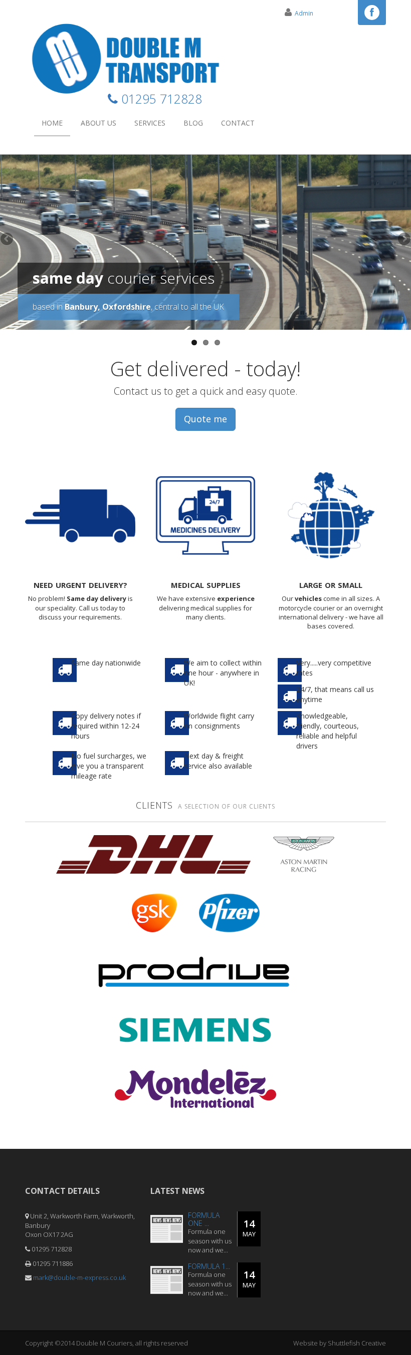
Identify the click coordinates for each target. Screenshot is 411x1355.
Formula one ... (204, 1218)
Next (403, 239)
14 (249, 1227)
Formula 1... (209, 1266)
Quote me (205, 419)
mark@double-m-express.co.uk (79, 1277)
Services (149, 123)
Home (52, 123)
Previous (7, 239)
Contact (238, 123)
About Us (98, 123)
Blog (193, 123)
